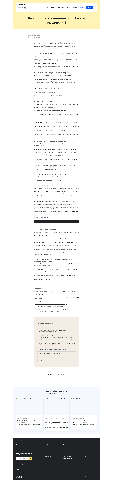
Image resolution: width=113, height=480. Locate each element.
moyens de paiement (51, 339)
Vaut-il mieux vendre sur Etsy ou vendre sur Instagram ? (51, 360)
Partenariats (47, 454)
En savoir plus (57, 222)
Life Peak (61, 156)
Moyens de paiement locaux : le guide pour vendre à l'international (56, 423)
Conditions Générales (30, 476)
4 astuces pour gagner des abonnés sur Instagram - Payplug (48, 311)
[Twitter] (58, 374)
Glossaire (84, 456)
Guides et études (85, 450)
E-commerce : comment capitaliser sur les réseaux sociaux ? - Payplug (50, 306)
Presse (46, 452)
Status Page (84, 454)
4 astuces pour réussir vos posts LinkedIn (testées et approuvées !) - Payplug (51, 304)
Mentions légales (39, 476)
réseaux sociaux (37, 283)
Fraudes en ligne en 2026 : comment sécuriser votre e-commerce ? (82, 421)
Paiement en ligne (67, 447)
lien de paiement (67, 343)
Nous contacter (48, 456)
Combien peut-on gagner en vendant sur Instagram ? (50, 357)
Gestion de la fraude (67, 458)
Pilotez (64, 460)
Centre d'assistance (86, 447)
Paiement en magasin (67, 449)
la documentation (46, 279)
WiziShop (49, 66)
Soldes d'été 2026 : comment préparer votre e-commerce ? (27, 421)
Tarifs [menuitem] (63, 7)
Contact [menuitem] (75, 7)
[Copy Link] (64, 374)
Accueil (17, 440)
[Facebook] (60, 374)
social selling (58, 42)
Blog (83, 449)
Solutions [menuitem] (47, 7)
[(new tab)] (17, 470)
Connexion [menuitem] (82, 7)
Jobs (46, 450)
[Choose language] (94, 7)
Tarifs (46, 449)
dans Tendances (64, 419)
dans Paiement (58, 419)
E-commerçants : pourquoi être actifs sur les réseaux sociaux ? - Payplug (50, 309)
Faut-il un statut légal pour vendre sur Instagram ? (50, 353)
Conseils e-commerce (37, 37)
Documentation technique (87, 452)
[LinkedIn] (62, 374)
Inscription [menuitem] (90, 7)
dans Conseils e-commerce (23, 418)
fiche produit (57, 152)
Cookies (57, 476)
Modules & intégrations (68, 452)
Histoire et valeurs (48, 447)
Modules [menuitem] (58, 7)
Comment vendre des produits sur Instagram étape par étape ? (52, 349)
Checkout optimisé (67, 456)
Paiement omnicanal (67, 450)
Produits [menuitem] (53, 7)
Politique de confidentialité (49, 476)
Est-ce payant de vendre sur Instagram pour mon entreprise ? (52, 328)
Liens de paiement (67, 454)
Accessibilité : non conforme (66, 476)
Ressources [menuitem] (68, 7)
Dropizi (55, 66)
